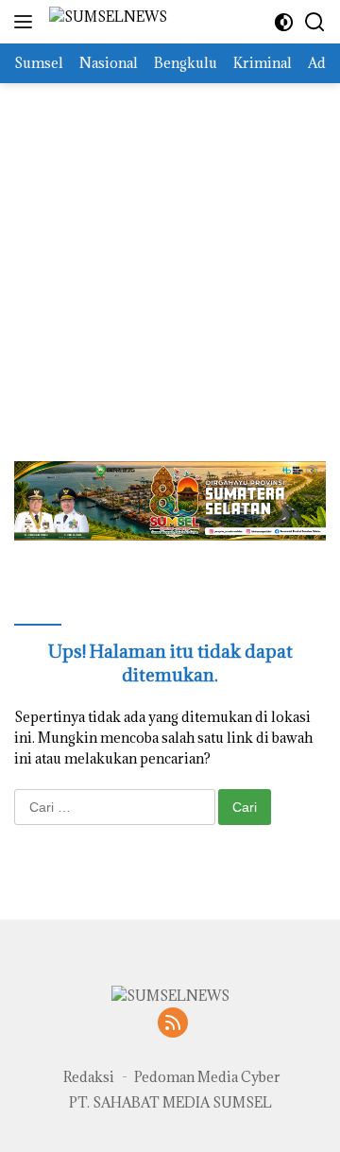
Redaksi (88, 1077)
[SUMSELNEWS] (105, 22)
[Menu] (27, 22)
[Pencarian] (315, 22)
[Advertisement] (170, 253)
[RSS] (173, 1023)
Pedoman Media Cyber (207, 1077)
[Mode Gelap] (284, 22)
